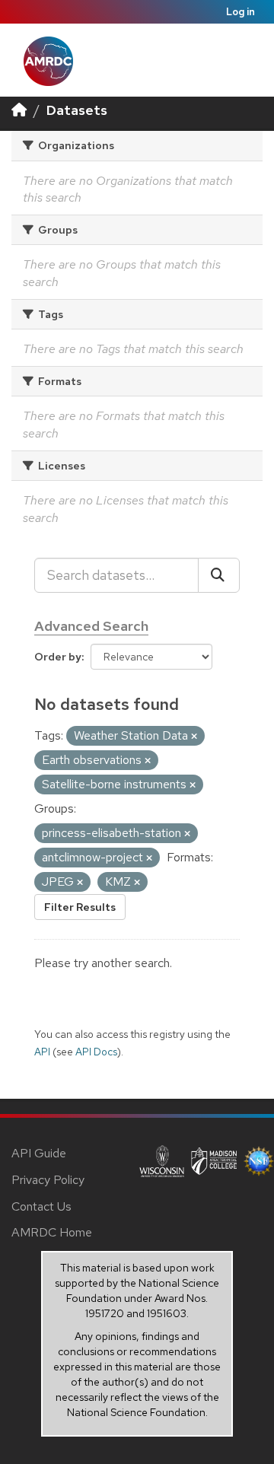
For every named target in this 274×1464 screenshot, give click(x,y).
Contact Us (41, 1206)
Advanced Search (91, 626)
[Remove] (194, 736)
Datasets (76, 110)
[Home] (19, 110)
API (42, 1051)
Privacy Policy (47, 1180)
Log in (240, 11)
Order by (57, 657)
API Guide (38, 1153)
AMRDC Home (51, 1232)
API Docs (96, 1051)
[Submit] (219, 575)
